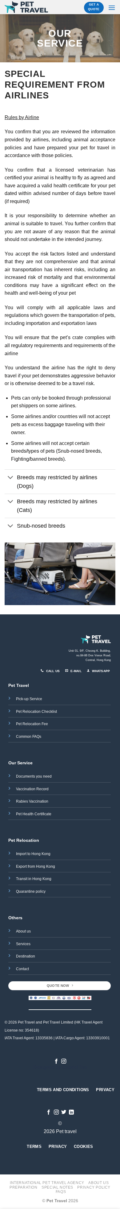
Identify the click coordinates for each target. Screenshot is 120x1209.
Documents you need (34, 776)
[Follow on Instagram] (63, 1061)
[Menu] (111, 7)
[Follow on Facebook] (56, 1061)
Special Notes (57, 1187)
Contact (22, 969)
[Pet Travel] (26, 7)
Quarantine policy (31, 891)
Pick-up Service (29, 699)
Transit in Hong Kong (33, 879)
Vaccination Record (32, 789)
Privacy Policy (93, 1187)
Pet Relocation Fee (32, 724)
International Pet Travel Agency (47, 1183)
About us (23, 931)
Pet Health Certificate (33, 814)
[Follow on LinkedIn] (71, 1112)
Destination (25, 956)
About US (98, 1183)
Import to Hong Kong (33, 854)
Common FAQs (28, 736)
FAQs (61, 1192)
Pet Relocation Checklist (36, 711)
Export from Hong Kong (35, 866)
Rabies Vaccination (32, 801)
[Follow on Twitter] (63, 1112)
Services (23, 944)
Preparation (24, 1187)
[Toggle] (11, 477)
